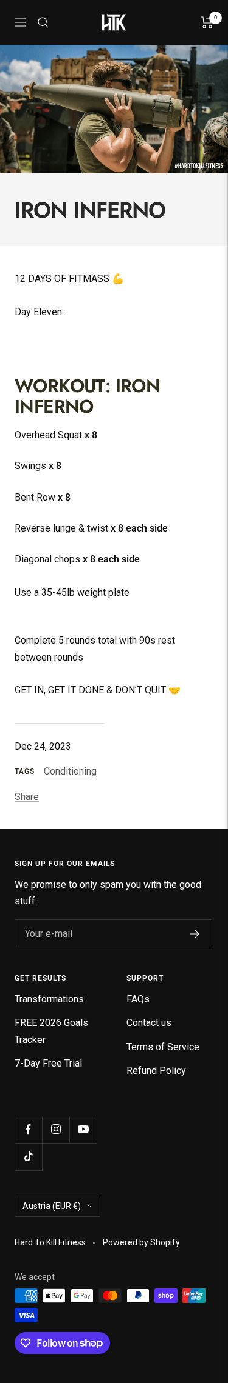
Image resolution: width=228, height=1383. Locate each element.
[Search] (43, 22)
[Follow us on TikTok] (28, 1156)
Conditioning (70, 771)
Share (27, 796)
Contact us (148, 1022)
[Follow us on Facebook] (28, 1129)
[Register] (195, 934)
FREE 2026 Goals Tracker (51, 1031)
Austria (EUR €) (51, 1206)
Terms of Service (162, 1047)
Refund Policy (156, 1070)
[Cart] (207, 22)
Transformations (49, 999)
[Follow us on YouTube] (83, 1129)
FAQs (138, 999)
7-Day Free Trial (48, 1063)
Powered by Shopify (141, 1242)
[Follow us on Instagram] (55, 1129)
